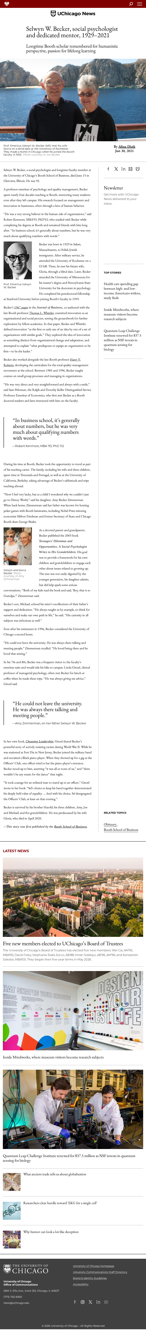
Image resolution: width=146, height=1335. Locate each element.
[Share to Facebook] (109, 169)
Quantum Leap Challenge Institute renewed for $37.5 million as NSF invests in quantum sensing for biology (122, 340)
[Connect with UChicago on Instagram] (82, 1302)
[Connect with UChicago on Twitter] (90, 1302)
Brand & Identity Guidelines (90, 1278)
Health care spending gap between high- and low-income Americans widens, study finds (122, 290)
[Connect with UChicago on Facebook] (75, 1302)
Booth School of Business (70, 826)
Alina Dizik (126, 146)
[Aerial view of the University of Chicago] (73, 897)
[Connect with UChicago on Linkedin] (98, 1302)
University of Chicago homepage (93, 1266)
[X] (116, 169)
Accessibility (80, 1284)
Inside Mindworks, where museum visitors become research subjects (121, 314)
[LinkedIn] (123, 169)
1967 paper (21, 307)
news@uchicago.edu (16, 1303)
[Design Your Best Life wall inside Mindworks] (73, 1010)
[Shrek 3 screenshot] (12, 1240)
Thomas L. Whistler (41, 313)
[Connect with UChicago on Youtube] (106, 1302)
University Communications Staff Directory (100, 1272)
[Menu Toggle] (139, 5)
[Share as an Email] (130, 169)
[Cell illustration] (12, 1211)
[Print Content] (137, 169)
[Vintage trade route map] (12, 1182)
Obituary (110, 824)
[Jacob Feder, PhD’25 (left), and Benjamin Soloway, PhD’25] (73, 1109)
